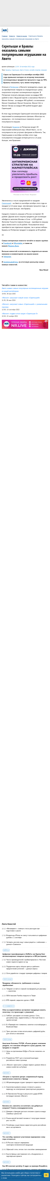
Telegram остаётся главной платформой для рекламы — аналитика (26, 990)
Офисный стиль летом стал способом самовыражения (26, 1149)
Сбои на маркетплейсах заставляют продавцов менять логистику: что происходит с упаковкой (24, 1011)
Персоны (7, 1039)
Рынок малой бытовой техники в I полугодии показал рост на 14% (26, 1119)
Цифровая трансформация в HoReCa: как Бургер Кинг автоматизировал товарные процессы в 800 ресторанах (24, 955)
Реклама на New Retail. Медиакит (25, 195)
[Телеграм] (10, 30)
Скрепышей (6, 203)
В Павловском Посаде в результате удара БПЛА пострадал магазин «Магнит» (24, 1095)
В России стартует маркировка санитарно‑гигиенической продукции (19, 1144)
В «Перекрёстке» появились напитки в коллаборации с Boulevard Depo (26, 1026)
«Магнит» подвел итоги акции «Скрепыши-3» (20, 314)
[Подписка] (37, 30)
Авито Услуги (24, 70)
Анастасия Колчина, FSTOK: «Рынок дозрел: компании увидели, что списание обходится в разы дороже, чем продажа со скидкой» (24, 1045)
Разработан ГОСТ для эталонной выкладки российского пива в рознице (22, 1059)
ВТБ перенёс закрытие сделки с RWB (20, 1000)
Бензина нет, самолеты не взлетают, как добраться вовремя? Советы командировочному (22, 1107)
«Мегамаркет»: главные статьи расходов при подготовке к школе (23, 930)
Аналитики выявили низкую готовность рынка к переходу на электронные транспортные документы (25, 1088)
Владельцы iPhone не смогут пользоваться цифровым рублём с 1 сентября (26, 936)
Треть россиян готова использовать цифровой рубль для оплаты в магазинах (25, 1032)
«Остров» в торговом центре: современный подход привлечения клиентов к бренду (22, 1078)
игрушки (44, 70)
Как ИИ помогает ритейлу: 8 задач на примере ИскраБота (24, 1166)
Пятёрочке (14, 87)
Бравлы (8, 70)
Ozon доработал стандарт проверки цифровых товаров (26, 973)
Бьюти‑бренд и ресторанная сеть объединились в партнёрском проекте (24, 1155)
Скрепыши (15, 70)
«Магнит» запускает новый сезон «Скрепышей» (21, 298)
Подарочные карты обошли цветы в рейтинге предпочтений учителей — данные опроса (22, 968)
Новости (12, 36)
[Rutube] (32, 30)
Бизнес (7, 1073)
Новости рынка (22, 36)
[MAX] (19, 30)
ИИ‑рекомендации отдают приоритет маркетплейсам (25, 1082)
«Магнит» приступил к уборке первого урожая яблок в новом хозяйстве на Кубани (26, 1066)
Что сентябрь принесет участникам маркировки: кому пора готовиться (23, 1138)
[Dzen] (23, 30)
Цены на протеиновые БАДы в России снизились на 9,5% (25, 1052)
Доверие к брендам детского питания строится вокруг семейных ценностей (26, 1113)
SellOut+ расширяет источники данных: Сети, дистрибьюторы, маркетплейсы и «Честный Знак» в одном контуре (25, 1018)
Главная (5, 36)
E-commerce (9, 1006)
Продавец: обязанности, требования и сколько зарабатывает (21, 984)
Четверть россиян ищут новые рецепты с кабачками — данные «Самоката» (26, 943)
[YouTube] (28, 30)
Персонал (8, 979)
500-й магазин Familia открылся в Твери (21, 996)
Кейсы (6, 950)
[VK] (15, 30)
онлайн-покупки (34, 70)
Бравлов (15, 127)
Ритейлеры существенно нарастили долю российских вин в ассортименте (26, 1126)
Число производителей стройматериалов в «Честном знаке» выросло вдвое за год (26, 961)
